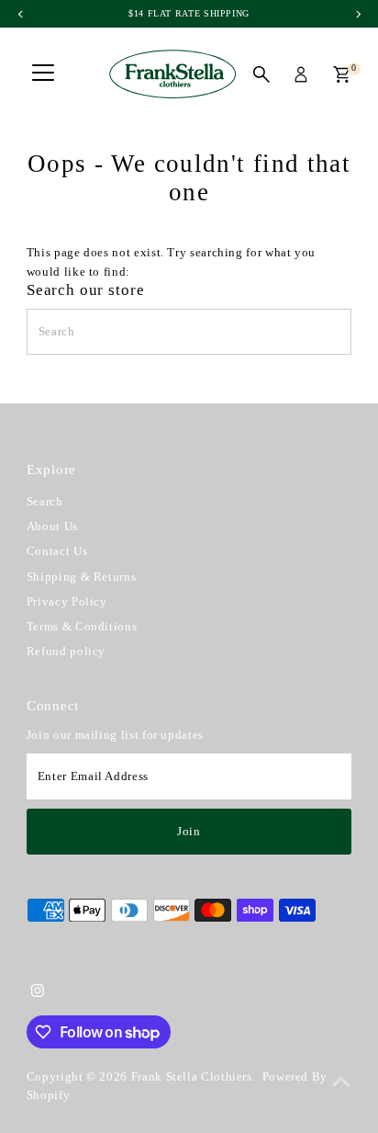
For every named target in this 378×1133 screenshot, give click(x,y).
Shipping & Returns (81, 577)
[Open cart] (341, 74)
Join (189, 831)
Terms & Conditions (82, 626)
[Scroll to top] (341, 1082)
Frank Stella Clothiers (191, 1077)
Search (45, 501)
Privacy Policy (67, 601)
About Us (52, 526)
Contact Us (57, 551)
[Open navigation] (43, 74)
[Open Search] (261, 74)
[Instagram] (38, 993)
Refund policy (66, 651)
